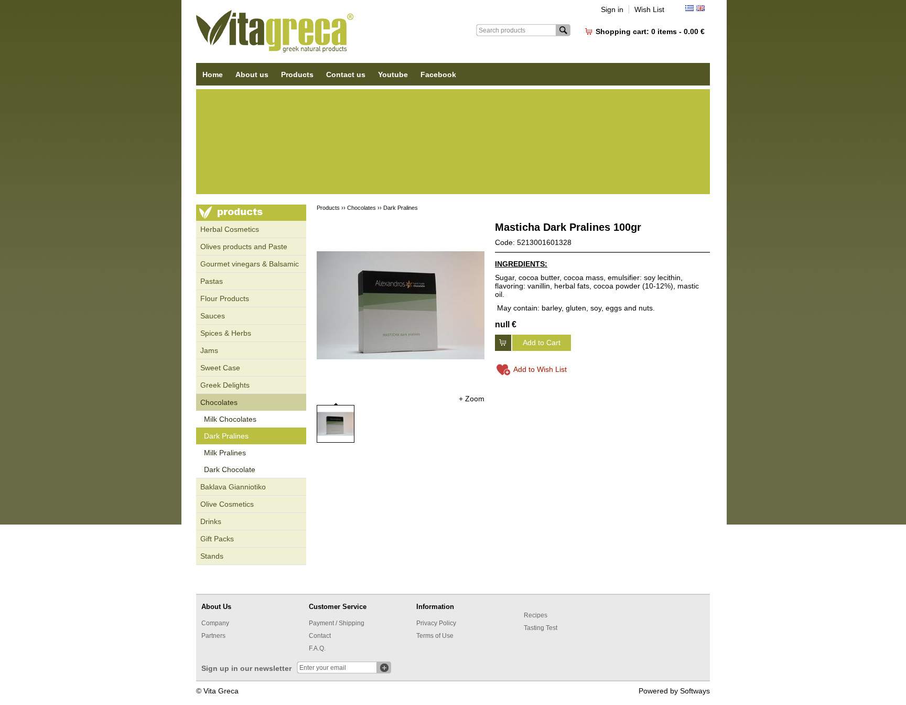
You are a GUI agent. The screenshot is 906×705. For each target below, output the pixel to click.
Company (215, 623)
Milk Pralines (225, 452)
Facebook (438, 74)
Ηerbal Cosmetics (229, 229)
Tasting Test (540, 628)
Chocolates (219, 402)
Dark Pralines (226, 436)
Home (212, 74)
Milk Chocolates (230, 419)
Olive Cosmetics (227, 504)
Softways (695, 691)
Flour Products (224, 298)
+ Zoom (471, 398)
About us (251, 74)
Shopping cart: (650, 31)
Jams (209, 350)
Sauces (212, 316)
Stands (211, 556)
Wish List (649, 9)
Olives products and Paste (243, 246)
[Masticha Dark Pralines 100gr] (400, 305)
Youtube (393, 74)
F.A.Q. (317, 648)
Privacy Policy (436, 623)
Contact (320, 635)
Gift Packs (217, 539)
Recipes (535, 615)
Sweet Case (220, 368)
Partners (213, 635)
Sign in (612, 9)
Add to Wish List (540, 369)
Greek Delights (225, 385)
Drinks (210, 521)
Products (297, 74)
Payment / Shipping (336, 623)
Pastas (211, 281)
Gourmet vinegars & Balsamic (249, 264)
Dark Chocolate (229, 469)
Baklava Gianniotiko (233, 487)
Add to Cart (541, 342)
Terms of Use (435, 635)
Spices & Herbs (225, 333)
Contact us (345, 74)
